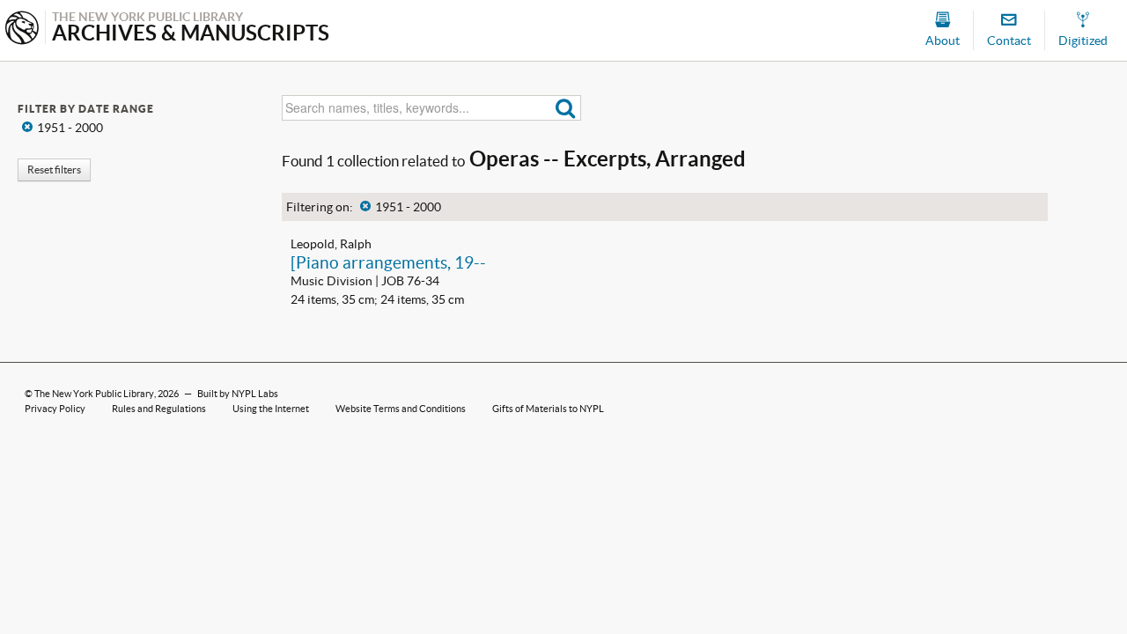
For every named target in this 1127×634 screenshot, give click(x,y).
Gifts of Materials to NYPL (548, 408)
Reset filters (54, 169)
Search (565, 108)
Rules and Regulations (159, 408)
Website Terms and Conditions (400, 408)
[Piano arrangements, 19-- (388, 262)
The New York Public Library (94, 393)
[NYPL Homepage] (22, 29)
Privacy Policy (55, 408)
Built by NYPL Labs (237, 393)
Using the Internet (270, 408)
